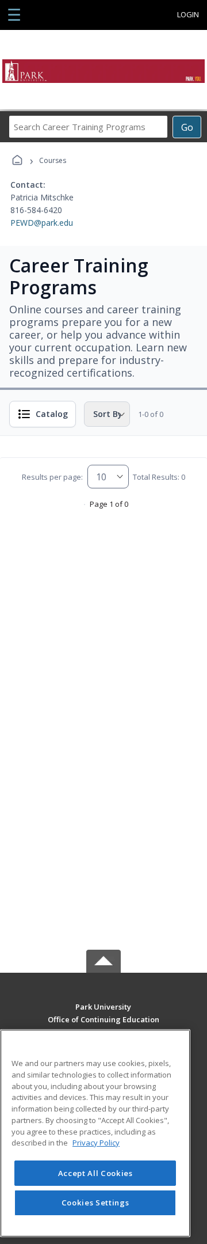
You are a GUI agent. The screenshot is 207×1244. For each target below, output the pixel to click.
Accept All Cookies (95, 1173)
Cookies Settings (95, 1202)
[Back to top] (103, 1015)
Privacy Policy (96, 1142)
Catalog (52, 413)
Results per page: (52, 477)
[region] (95, 1133)
